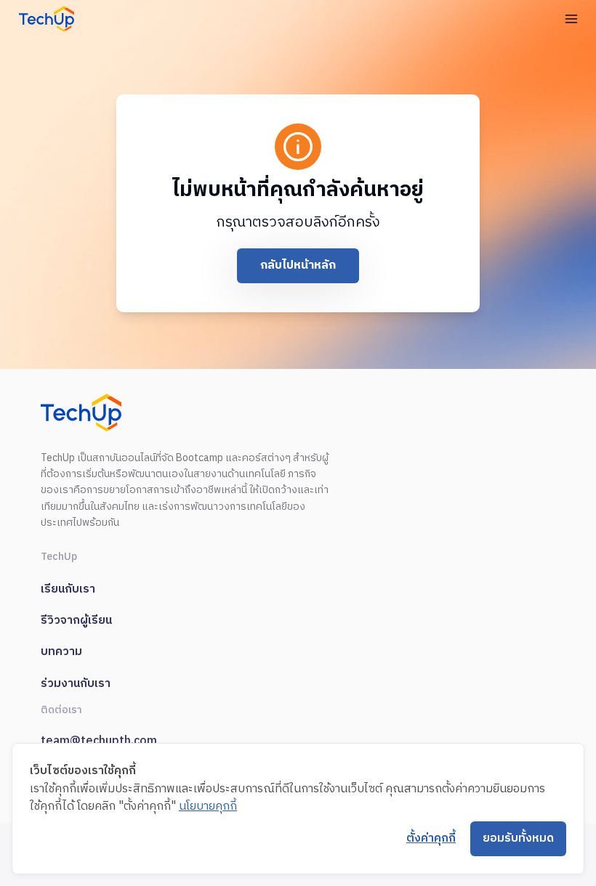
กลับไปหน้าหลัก (298, 265)
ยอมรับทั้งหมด (518, 838)
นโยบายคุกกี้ (208, 806)
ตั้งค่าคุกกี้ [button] (431, 838)
